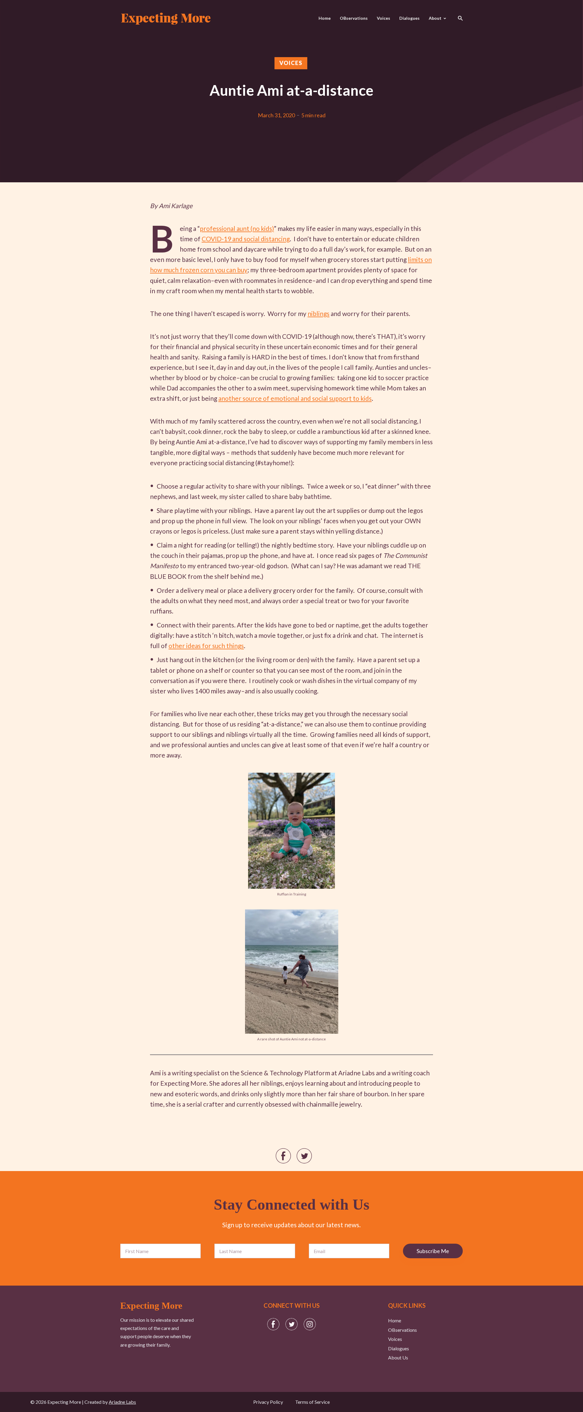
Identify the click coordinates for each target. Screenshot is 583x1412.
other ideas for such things (206, 645)
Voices (383, 18)
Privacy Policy (268, 1402)
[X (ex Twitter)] (291, 1324)
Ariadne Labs (122, 1402)
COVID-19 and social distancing (246, 238)
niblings (318, 313)
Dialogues (409, 18)
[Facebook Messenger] (273, 1324)
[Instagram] (310, 1324)
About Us (398, 1357)
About (435, 18)
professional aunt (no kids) (237, 228)
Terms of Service (312, 1402)
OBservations (354, 18)
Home (325, 18)
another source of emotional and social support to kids (295, 398)
